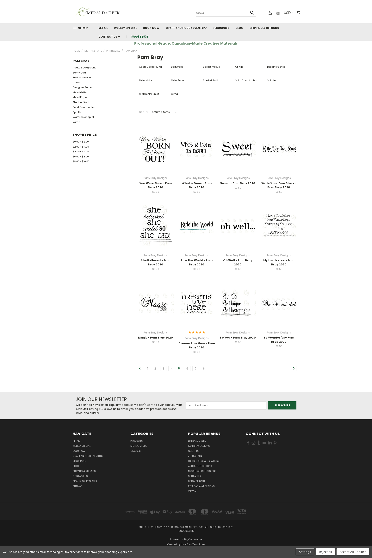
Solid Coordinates (84, 107)
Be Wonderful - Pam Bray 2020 (279, 340)
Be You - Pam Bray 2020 (238, 337)
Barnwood (79, 72)
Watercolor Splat (83, 117)
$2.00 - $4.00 (81, 147)
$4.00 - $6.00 (81, 151)
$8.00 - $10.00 (81, 161)
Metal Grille (80, 92)
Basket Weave (82, 77)
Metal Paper (80, 97)
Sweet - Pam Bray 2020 (237, 183)
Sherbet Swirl (81, 102)
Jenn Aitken (195, 456)
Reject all (325, 552)
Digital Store (138, 445)
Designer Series (83, 87)
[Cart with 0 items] (298, 13)
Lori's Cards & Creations (204, 461)
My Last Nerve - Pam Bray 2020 (278, 262)
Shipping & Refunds (264, 28)
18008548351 (140, 37)
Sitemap (77, 486)
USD (287, 12)
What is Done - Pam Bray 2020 (197, 185)
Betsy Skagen (196, 481)
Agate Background (84, 67)
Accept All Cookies (353, 552)
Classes (135, 451)
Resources (221, 28)
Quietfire (193, 451)
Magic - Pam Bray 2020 (155, 337)
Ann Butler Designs (200, 466)
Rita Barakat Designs (201, 486)
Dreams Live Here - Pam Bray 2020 (196, 345)
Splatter (78, 112)
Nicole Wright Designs (202, 471)
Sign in (77, 481)
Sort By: (143, 112)
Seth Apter (194, 476)
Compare (154, 148)
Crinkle (77, 82)
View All (193, 491)
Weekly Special (125, 28)
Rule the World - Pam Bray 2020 (197, 262)
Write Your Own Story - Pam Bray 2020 (278, 185)
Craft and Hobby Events (185, 28)
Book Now (151, 28)
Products (136, 440)
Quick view (155, 141)
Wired (76, 122)
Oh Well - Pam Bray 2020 (237, 262)
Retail (103, 28)
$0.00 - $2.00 (81, 141)
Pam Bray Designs (199, 445)
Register (91, 481)
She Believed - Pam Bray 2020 (155, 262)
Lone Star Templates (193, 544)
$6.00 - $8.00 (81, 156)
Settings (305, 552)
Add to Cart (155, 155)
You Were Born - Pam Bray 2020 (156, 185)
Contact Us (108, 37)
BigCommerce (193, 539)
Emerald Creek (197, 440)
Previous (362, 546)
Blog (239, 28)
